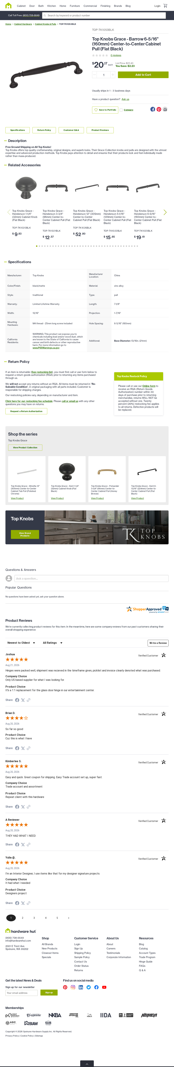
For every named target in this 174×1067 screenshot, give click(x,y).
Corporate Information (119, 957)
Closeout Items (50, 952)
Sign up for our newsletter (20, 987)
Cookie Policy (26, 1035)
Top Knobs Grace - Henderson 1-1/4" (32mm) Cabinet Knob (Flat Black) (24, 215)
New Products (49, 948)
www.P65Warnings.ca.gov (46, 347)
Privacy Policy (12, 1035)
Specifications (17, 130)
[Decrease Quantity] (94, 74)
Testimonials (113, 952)
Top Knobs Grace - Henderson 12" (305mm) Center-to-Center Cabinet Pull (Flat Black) (87, 215)
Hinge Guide (145, 961)
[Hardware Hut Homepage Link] (9, 5)
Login (157, 5)
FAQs (142, 965)
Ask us (125, 99)
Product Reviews (100, 130)
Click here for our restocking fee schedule (29, 401)
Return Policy (44, 130)
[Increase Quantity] (112, 74)
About (110, 944)
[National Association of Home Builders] (48, 1022)
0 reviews (116, 55)
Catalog (143, 948)
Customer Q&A (71, 130)
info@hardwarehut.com (18, 940)
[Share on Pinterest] (159, 109)
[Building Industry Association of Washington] (31, 1022)
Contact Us (80, 961)
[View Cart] (165, 6)
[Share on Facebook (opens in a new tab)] (17, 700)
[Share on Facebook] (152, 109)
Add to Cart (143, 74)
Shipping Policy (82, 952)
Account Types (147, 952)
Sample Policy (82, 957)
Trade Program (147, 957)
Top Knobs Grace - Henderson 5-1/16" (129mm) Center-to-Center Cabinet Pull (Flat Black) (117, 217)
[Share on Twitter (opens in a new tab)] (23, 700)
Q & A (142, 970)
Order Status (81, 965)
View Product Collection (25, 447)
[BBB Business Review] (126, 1015)
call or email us (70, 401)
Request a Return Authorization (26, 411)
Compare (128, 110)
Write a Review (158, 643)
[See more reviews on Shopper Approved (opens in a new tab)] (28, 700)
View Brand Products (25, 534)
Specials (46, 957)
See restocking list (42, 372)
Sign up (49, 992)
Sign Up (78, 948)
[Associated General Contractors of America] (11, 1022)
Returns (78, 970)
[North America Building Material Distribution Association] (149, 1015)
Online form (148, 386)
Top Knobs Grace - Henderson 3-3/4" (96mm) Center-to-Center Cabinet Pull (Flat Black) (56, 217)
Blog (141, 944)
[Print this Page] (165, 109)
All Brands (47, 944)
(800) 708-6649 (31, 15)
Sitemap (39, 1035)
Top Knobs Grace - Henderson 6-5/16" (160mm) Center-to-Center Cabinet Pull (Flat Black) (148, 217)
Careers (111, 948)
